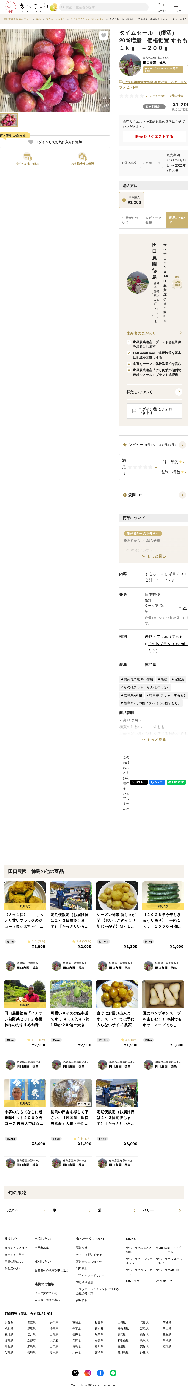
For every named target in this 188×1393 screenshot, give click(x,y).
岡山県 (9, 1346)
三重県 (167, 1334)
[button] (154, 392)
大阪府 (54, 1340)
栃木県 (9, 1328)
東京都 (99, 1328)
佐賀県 (9, 1352)
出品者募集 (42, 1247)
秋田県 (99, 1322)
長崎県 (31, 1352)
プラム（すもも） (172, 636)
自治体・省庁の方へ (47, 1300)
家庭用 (180, 679)
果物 (148, 636)
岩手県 (54, 1322)
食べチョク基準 (15, 1254)
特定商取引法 (84, 1282)
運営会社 (82, 1247)
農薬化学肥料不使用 (138, 679)
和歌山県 (123, 1340)
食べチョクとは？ (16, 1247)
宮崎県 (99, 1352)
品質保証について (16, 1261)
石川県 (9, 1334)
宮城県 (76, 1322)
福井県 (31, 1334)
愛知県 (144, 1334)
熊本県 (54, 1352)
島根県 (167, 1340)
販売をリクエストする (154, 136)
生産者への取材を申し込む (52, 1270)
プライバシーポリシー (90, 1275)
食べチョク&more (167, 1270)
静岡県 (122, 1334)
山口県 (54, 1346)
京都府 (31, 1340)
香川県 (99, 1346)
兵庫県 (76, 1340)
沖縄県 (144, 1352)
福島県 (144, 1322)
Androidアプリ (165, 1281)
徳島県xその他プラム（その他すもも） (152, 703)
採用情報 (82, 1300)
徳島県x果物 (133, 695)
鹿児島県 (123, 1352)
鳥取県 (144, 1340)
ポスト (139, 782)
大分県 (76, 1352)
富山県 (167, 1328)
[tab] (154, 220)
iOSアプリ (132, 1281)
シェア (159, 782)
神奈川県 (123, 1328)
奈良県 (99, 1340)
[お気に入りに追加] (103, 35)
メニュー (176, 10)
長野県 (76, 1334)
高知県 (144, 1346)
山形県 (122, 1322)
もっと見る (156, 556)
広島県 (31, 1346)
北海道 (9, 1322)
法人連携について (46, 1293)
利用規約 (82, 1268)
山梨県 (54, 1334)
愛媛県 (122, 1346)
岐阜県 (99, 1334)
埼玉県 (54, 1328)
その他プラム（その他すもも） (147, 687)
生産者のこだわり (141, 333)
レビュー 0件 (157, 96)
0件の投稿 (176, 95)
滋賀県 (9, 1340)
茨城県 (167, 1322)
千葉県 (76, 1328)
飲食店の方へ (13, 1268)
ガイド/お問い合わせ (89, 1254)
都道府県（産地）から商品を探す (29, 1313)
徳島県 (150, 665)
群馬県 (31, 1328)
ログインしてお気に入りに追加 (58, 142)
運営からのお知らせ (89, 1261)
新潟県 (144, 1328)
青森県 (31, 1322)
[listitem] (26, 1210)
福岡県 (167, 1346)
